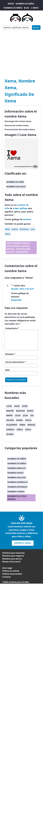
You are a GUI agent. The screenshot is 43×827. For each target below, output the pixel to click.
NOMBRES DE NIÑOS (13, 8)
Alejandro (11, 425)
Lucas (18, 415)
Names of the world (11, 561)
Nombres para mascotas (13, 553)
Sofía (25, 406)
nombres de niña (15, 182)
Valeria (10, 420)
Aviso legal (7, 568)
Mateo (30, 411)
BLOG (26, 8)
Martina (20, 411)
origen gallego (20, 208)
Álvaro (10, 434)
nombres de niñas (16, 458)
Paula (28, 420)
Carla (28, 429)
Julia (25, 415)
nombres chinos (15, 491)
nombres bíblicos (16, 468)
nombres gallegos (16, 186)
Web (7, 370)
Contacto (6, 577)
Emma (22, 425)
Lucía (9, 406)
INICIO (11, 3)
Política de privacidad (12, 574)
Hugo (17, 406)
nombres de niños (16, 463)
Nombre (10, 354)
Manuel (31, 425)
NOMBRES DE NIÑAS (25, 3)
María (9, 415)
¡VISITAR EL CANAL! (22, 543)
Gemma (27, 219)
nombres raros (15, 473)
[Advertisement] (21, 52)
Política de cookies (10, 571)
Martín (10, 411)
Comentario (12, 328)
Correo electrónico (15, 362)
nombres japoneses (17, 487)
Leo (32, 415)
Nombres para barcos (12, 558)
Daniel (19, 420)
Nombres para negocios (13, 555)
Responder (16, 300)
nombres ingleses (16, 477)
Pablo (20, 429)
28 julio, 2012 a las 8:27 (22, 288)
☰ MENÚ (34, 8)
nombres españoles (17, 482)
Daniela (10, 429)
